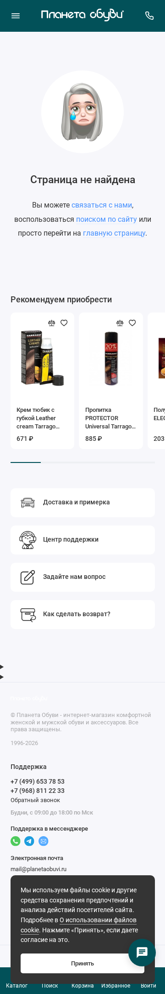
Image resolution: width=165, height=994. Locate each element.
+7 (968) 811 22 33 (38, 790)
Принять (82, 963)
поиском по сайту (106, 219)
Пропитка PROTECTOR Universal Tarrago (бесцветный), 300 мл (110, 418)
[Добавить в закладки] (64, 323)
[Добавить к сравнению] (52, 323)
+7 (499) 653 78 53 (38, 781)
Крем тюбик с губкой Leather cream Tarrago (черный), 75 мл (38, 418)
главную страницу (114, 233)
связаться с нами (102, 205)
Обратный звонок (35, 800)
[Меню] (15, 15)
